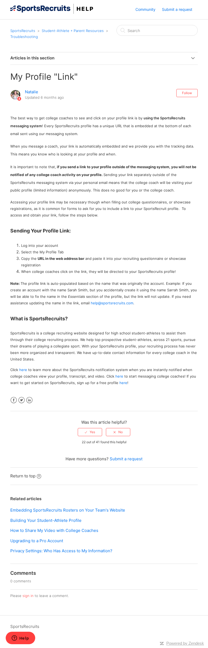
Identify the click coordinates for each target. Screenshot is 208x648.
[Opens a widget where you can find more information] (20, 638)
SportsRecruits (22, 30)
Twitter (21, 400)
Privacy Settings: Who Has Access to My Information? (61, 550)
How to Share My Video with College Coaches (54, 530)
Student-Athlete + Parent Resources (73, 30)
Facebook (13, 400)
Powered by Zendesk (185, 643)
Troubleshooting (24, 36)
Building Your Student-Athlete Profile (46, 520)
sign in (28, 595)
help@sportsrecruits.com (112, 303)
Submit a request (177, 9)
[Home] (51, 12)
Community (145, 9)
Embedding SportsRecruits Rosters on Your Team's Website (67, 510)
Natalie (31, 91)
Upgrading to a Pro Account (36, 540)
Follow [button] (187, 93)
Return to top (22, 475)
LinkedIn (29, 400)
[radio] (90, 432)
